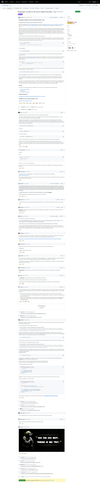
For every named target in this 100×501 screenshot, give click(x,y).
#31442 (23, 90)
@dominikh (21, 209)
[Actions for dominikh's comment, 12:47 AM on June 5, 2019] (64, 255)
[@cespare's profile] (19, 287)
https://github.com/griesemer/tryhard (25, 100)
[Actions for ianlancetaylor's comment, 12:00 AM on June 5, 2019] (64, 171)
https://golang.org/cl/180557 (24, 175)
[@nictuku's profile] (19, 216)
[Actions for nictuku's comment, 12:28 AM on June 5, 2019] (64, 216)
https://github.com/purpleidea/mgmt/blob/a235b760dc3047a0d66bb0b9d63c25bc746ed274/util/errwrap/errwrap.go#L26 (40, 238)
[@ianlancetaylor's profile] (19, 171)
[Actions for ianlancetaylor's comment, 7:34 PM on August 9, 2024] (64, 419)
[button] (63, 43)
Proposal (32, 106)
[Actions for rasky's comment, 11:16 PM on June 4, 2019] (64, 112)
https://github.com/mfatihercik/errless (51, 395)
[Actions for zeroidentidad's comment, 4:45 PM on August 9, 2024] (64, 413)
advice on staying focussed (32, 25)
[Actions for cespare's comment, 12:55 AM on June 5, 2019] (64, 287)
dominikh (21, 183)
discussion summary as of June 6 (48, 24)
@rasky (50, 192)
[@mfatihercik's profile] (19, 320)
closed (28, 22)
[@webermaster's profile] (19, 244)
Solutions (12, 1)
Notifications (82, 5)
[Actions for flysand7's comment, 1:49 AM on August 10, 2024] (64, 427)
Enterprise (31, 1)
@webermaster (21, 270)
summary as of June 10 (60, 24)
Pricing (36, 1)
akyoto (21, 275)
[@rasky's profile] (19, 112)
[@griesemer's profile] (19, 17)
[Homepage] (2, 2)
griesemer (21, 17)
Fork (88, 5)
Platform (6, 1)
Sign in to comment (51, 480)
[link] (22, 106)
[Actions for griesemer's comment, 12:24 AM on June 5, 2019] (64, 207)
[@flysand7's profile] (19, 427)
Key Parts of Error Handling (24, 89)
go (7, 5)
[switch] (20, 103)
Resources (18, 1)
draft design (33, 56)
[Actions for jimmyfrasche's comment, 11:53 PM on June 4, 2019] (64, 150)
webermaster (22, 244)
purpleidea (22, 233)
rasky (21, 112)
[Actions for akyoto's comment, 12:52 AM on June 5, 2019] (64, 275)
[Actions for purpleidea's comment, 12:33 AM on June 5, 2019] (64, 233)
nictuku (21, 216)
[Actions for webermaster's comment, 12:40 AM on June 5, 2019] (64, 244)
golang (4, 5)
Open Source (24, 1)
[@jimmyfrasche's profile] (19, 150)
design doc (36, 24)
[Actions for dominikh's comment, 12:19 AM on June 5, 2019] (64, 183)
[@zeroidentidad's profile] (19, 413)
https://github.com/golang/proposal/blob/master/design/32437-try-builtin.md (32, 96)
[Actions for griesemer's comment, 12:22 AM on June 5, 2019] (64, 199)
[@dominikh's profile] (19, 183)
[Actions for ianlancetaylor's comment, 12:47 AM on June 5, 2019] (64, 267)
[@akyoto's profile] (19, 275)
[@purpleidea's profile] (19, 233)
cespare (21, 287)
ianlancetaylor (22, 171)
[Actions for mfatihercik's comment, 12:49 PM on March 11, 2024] (64, 320)
